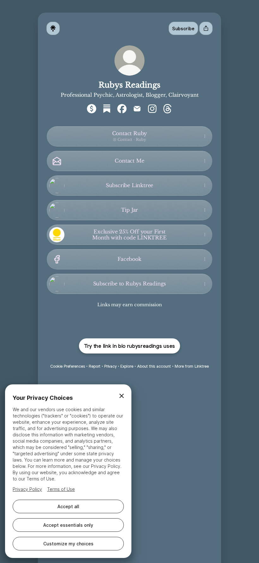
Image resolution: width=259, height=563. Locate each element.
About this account (154, 366)
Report (94, 366)
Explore (126, 366)
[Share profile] (206, 28)
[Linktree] (53, 28)
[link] (91, 108)
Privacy (110, 366)
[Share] (204, 136)
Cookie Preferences (67, 366)
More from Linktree (192, 366)
